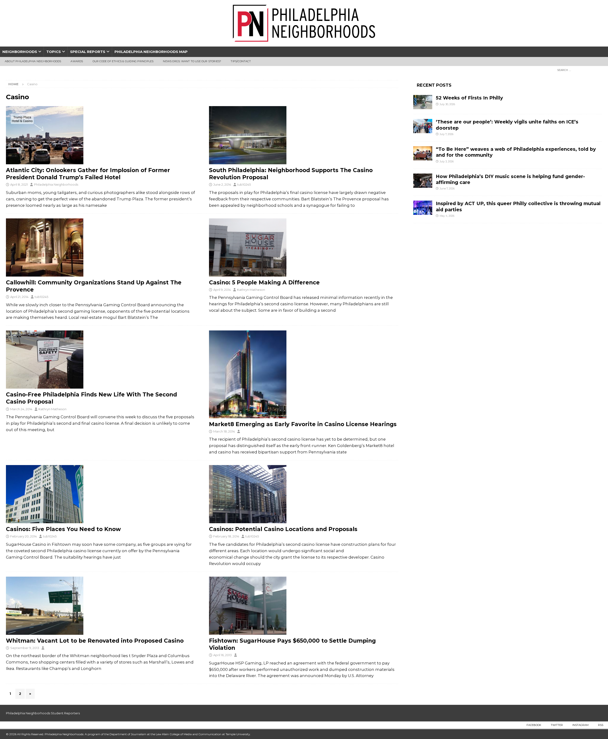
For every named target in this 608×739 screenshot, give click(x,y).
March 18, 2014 (224, 431)
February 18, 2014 (226, 536)
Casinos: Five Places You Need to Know (63, 529)
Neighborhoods (19, 51)
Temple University (238, 734)
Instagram (580, 725)
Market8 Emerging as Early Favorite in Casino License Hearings (303, 424)
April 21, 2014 (19, 297)
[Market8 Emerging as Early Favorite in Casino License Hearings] (303, 374)
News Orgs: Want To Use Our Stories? (192, 61)
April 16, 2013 (222, 655)
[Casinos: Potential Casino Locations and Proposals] (303, 494)
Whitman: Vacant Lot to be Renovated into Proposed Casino (95, 640)
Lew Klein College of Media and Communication (188, 734)
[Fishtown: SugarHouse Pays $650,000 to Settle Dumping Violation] (303, 606)
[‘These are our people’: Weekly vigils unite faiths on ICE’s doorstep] (422, 126)
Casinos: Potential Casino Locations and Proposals (283, 529)
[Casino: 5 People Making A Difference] (303, 247)
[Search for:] (578, 70)
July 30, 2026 (447, 104)
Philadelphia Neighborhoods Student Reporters (43, 713)
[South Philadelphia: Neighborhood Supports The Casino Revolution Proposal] (303, 135)
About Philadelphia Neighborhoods (33, 61)
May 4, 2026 (447, 215)
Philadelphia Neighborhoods (56, 184)
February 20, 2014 (23, 536)
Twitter (557, 725)
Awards (77, 61)
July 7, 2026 (446, 134)
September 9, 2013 (24, 648)
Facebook (534, 725)
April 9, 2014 (222, 290)
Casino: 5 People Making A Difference (264, 282)
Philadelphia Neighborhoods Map (151, 51)
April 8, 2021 (19, 184)
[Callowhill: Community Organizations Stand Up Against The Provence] (100, 247)
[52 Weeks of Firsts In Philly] (422, 102)
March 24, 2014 (21, 409)
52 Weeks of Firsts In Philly (469, 98)
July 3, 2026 (447, 161)
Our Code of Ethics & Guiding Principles (123, 61)
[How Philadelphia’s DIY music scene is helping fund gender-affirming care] (422, 181)
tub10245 (244, 184)
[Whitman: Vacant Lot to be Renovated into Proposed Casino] (100, 606)
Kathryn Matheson (251, 290)
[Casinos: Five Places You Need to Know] (100, 494)
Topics (53, 51)
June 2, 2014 (222, 184)
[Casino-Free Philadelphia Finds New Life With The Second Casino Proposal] (100, 359)
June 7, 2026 (447, 188)
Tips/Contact (241, 61)
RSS (600, 725)
